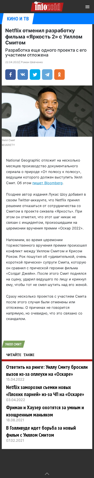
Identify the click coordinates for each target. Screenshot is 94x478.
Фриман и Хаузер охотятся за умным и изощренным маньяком (45, 411)
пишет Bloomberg (47, 183)
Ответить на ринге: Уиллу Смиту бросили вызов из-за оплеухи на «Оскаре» (47, 370)
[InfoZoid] (47, 6)
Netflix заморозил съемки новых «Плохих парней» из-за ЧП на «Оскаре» (45, 391)
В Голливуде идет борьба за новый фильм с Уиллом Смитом (41, 431)
